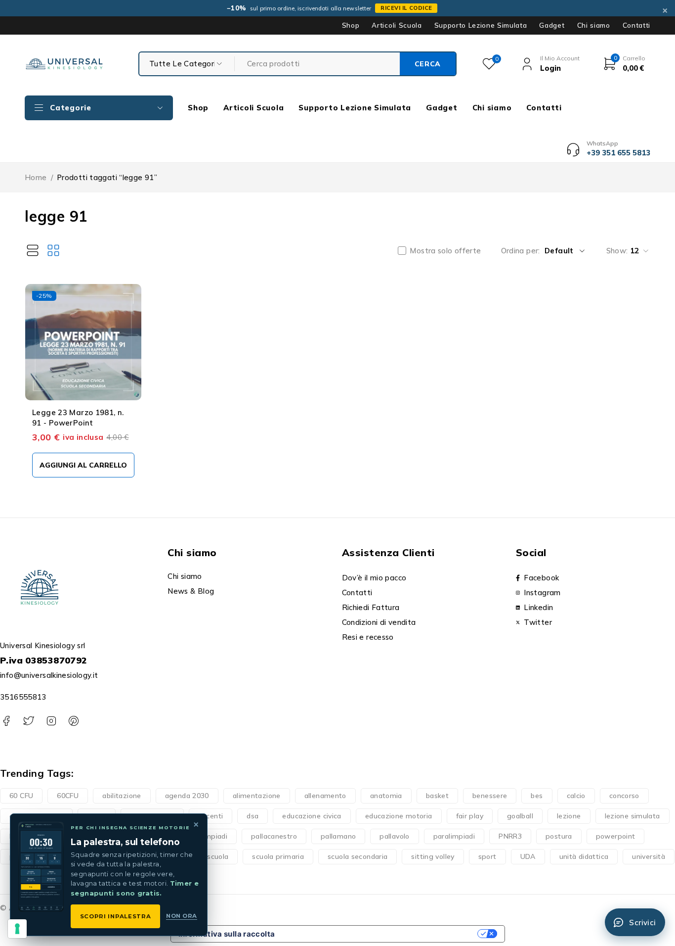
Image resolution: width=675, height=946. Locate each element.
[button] (83, 465)
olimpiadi (212, 836)
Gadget (551, 25)
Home (36, 177)
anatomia (386, 795)
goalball (520, 815)
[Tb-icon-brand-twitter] (28, 721)
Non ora (181, 915)
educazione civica (311, 815)
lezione (569, 815)
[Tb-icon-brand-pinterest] (73, 721)
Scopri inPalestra (115, 916)
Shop (351, 25)
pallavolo (394, 836)
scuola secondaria (357, 856)
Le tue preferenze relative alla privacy (380, 934)
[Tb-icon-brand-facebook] (6, 721)
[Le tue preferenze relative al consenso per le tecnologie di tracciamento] (17, 928)
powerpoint (615, 836)
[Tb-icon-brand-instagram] (51, 721)
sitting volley (432, 856)
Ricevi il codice (406, 7)
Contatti (636, 25)
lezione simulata (632, 815)
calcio (576, 795)
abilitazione (121, 795)
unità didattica (584, 856)
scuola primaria (278, 856)
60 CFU (21, 795)
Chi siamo (593, 25)
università (648, 856)
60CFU (68, 795)
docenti (210, 815)
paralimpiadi (454, 836)
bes (537, 795)
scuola (217, 856)
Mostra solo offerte (445, 250)
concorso (624, 795)
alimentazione (257, 795)
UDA (528, 856)
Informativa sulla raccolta (226, 934)
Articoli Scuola (397, 25)
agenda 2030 (187, 795)
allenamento (325, 795)
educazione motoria (398, 815)
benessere (489, 795)
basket (437, 795)
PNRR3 (510, 836)
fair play (469, 815)
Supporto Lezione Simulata (480, 25)
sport (487, 856)
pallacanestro (274, 836)
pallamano (338, 836)
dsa (252, 815)
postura (559, 836)
